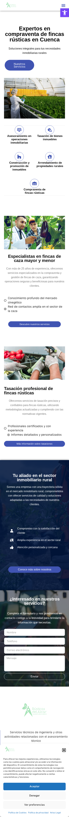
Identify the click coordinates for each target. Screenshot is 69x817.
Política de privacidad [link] (38, 812)
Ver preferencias (34, 804)
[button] (64, 750)
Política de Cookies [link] (17, 812)
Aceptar (35, 786)
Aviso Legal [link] (55, 812)
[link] (64, 12)
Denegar (34, 795)
